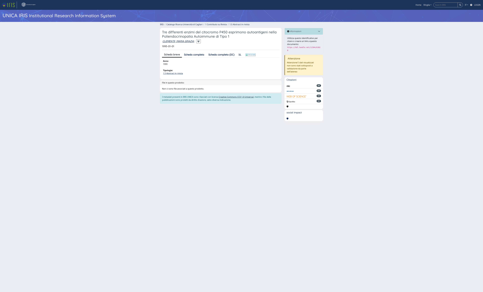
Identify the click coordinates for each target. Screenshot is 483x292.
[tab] (240, 54)
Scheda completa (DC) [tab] (221, 54)
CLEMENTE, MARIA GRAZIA (178, 41)
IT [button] (466, 5)
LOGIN (477, 5)
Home (418, 5)
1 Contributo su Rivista (216, 24)
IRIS (162, 24)
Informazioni (295, 31)
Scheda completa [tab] (194, 54)
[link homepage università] (28, 5)
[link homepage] (9, 5)
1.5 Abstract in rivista (239, 24)
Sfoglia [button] (426, 5)
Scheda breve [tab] (172, 54)
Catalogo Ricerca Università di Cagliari (184, 24)
